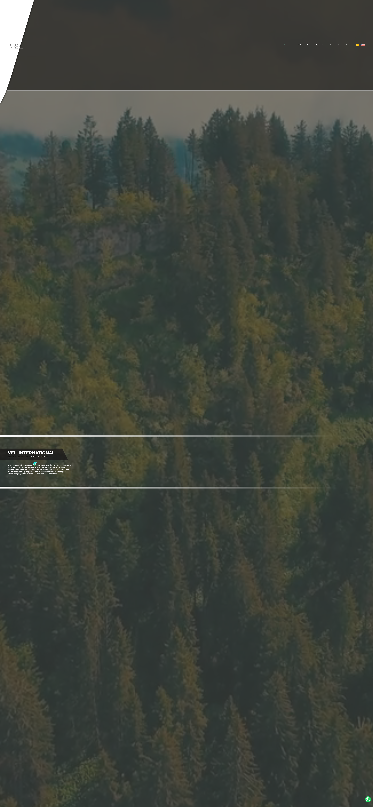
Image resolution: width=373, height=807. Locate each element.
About (339, 45)
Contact (348, 45)
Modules (309, 45)
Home (285, 45)
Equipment (319, 45)
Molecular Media (297, 45)
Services (330, 45)
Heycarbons (28, 465)
